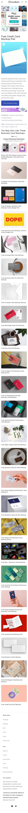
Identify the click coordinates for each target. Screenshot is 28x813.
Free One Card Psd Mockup (10, 348)
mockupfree (12, 126)
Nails (4, 728)
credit (3, 126)
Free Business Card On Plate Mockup (13, 467)
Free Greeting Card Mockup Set (11, 634)
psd (16, 126)
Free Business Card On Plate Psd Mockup (12, 278)
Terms (4, 763)
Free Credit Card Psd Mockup (11, 704)
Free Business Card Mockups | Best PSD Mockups (12, 120)
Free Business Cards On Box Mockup (13, 515)
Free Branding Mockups (7, 117)
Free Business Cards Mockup (11, 657)
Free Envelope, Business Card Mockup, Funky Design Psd (11, 207)
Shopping (5, 719)
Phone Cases (6, 740)
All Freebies (11, 115)
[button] (2, 2)
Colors (4, 736)
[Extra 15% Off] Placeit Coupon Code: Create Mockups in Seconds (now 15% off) (13, 156)
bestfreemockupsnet (9, 124)
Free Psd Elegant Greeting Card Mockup (11, 680)
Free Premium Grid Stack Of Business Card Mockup (13, 586)
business (22, 124)
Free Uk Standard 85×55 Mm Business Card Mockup (10, 396)
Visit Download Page (10, 103)
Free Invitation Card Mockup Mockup (13, 302)
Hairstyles (5, 724)
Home (4, 732)
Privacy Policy (6, 759)
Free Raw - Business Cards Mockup (13, 562)
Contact (5, 755)
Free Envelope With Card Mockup (12, 255)
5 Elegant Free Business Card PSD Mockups (12, 182)
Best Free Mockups (19, 115)
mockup (6, 126)
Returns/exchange (7, 772)
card (25, 124)
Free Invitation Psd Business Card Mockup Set (12, 372)
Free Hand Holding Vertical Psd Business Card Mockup (11, 610)
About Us (5, 751)
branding (17, 124)
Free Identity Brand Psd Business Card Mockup (12, 421)
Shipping (5, 767)
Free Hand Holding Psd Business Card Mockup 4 (14, 491)
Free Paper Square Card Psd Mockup (13, 444)
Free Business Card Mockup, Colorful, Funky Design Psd (14, 231)
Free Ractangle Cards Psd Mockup (12, 325)
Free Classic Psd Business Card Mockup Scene (11, 538)
